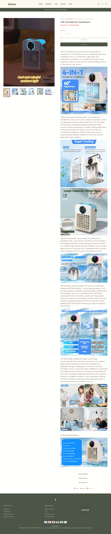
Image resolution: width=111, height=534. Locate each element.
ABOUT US (6, 509)
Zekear (12, 4)
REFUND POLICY (49, 516)
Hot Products (69, 19)
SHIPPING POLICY (8, 514)
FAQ (46, 511)
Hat (56, 4)
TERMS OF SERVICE (8, 516)
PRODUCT (49, 4)
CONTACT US (7, 511)
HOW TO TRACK (49, 509)
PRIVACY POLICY (49, 514)
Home (62, 19)
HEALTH (63, 4)
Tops (70, 4)
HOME (41, 4)
